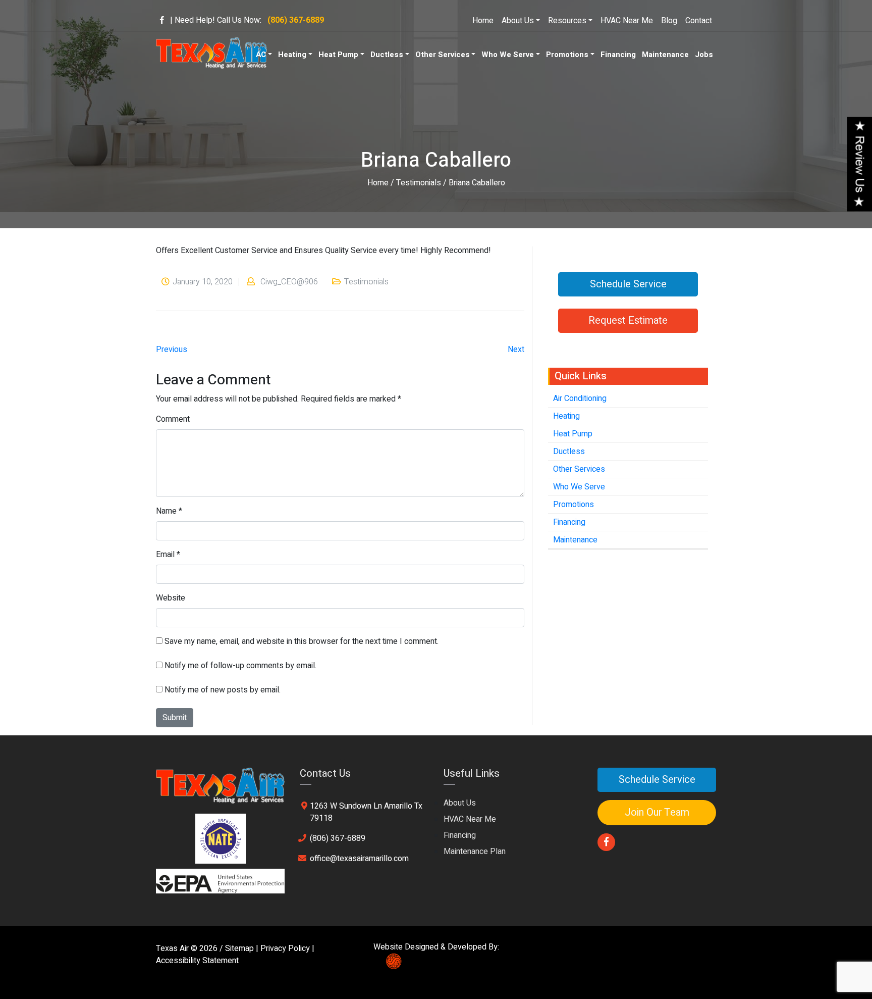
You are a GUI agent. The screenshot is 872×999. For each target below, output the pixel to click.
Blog (669, 21)
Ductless (386, 54)
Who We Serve (507, 54)
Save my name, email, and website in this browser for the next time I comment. (302, 641)
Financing (618, 54)
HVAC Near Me (627, 21)
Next (516, 349)
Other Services (442, 54)
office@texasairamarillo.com (359, 859)
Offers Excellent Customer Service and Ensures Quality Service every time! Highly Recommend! (323, 250)
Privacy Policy (285, 948)
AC (261, 54)
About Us (518, 21)
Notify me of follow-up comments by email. (240, 666)
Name (166, 511)
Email (165, 554)
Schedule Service (628, 284)
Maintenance (665, 54)
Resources (567, 21)
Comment (173, 419)
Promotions (567, 54)
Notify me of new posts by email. (223, 690)
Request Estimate (628, 320)
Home (483, 21)
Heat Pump (338, 54)
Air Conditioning (580, 398)
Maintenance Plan (475, 851)
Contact (698, 21)
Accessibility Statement (197, 961)
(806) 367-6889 (337, 838)
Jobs (704, 54)
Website (170, 598)
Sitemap (239, 948)
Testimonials (418, 183)
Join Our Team (657, 812)
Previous (171, 349)
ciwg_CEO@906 (289, 282)
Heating (292, 54)
